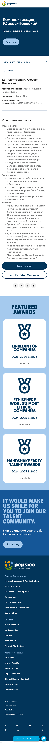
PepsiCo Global (10, 705)
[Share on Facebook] (15, 285)
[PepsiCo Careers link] (9, 3)
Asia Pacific (10, 640)
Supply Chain (11, 613)
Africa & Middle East (14, 646)
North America (12, 624)
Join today (12, 544)
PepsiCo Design (10, 709)
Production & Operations (17, 607)
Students (9, 658)
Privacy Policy (11, 689)
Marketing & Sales (13, 602)
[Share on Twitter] (21, 285)
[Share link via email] (33, 285)
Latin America (11, 630)
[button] (24, 61)
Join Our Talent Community (24, 275)
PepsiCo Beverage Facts (14, 714)
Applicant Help (12, 668)
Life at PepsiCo (12, 663)
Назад (12, 70)
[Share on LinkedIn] (27, 285)
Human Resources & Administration (22, 581)
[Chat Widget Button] (43, 738)
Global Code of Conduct (17, 679)
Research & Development (17, 591)
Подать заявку (24, 266)
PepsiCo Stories (12, 673)
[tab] (24, 61)
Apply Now (11, 42)
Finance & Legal (12, 586)
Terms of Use (11, 684)
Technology (10, 597)
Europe (8, 635)
